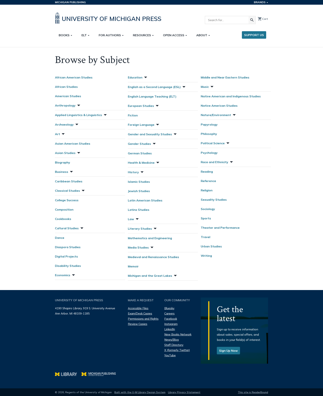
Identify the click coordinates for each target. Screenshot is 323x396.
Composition (64, 209)
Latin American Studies (145, 200)
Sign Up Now (228, 350)
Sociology (208, 209)
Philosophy (209, 134)
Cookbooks (63, 219)
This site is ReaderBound (253, 392)
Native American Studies (219, 105)
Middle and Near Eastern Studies (225, 77)
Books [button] (64, 35)
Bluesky (169, 308)
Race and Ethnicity (214, 162)
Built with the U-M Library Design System (139, 392)
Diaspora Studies (68, 247)
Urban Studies (211, 246)
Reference (208, 181)
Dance (59, 238)
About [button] (202, 35)
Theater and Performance (220, 227)
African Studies (66, 87)
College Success (67, 200)
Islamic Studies (139, 182)
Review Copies (137, 324)
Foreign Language (141, 125)
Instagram (171, 324)
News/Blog (171, 339)
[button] (78, 105)
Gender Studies (139, 144)
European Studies (141, 106)
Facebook (170, 319)
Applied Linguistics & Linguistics (78, 115)
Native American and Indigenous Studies (231, 96)
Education (135, 77)
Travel (205, 237)
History (133, 172)
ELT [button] (84, 35)
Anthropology (65, 105)
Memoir (133, 266)
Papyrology (209, 124)
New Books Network (177, 334)
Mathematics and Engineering (150, 238)
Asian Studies (65, 153)
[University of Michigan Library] (68, 373)
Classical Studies (67, 190)
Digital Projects (66, 256)
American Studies (68, 96)
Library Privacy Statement (184, 392)
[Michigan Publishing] (100, 373)
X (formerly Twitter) (177, 350)
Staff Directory (173, 345)
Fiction (133, 115)
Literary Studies (140, 228)
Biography (62, 162)
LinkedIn (169, 329)
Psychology (209, 153)
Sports (206, 218)
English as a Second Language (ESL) (154, 87)
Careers (169, 313)
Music (205, 87)
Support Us (254, 35)
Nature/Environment (216, 115)
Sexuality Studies (214, 199)
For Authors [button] (110, 35)
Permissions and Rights (143, 319)
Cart (263, 19)
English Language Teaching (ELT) (152, 96)
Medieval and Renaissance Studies (153, 257)
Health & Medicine (141, 162)
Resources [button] (142, 35)
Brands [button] (260, 2)
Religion (207, 190)
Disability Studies (68, 266)
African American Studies (74, 77)
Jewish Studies (139, 191)
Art (57, 134)
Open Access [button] (174, 35)
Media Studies (138, 247)
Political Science (213, 143)
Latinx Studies (138, 210)
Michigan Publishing (70, 2)
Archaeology (64, 124)
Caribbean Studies (68, 181)
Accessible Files (138, 308)
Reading (207, 171)
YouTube (170, 355)
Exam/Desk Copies (140, 313)
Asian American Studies (72, 143)
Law (131, 219)
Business (61, 172)
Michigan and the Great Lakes (150, 276)
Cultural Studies (67, 228)
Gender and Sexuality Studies (150, 134)
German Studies (140, 153)
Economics (62, 275)
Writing (206, 256)
